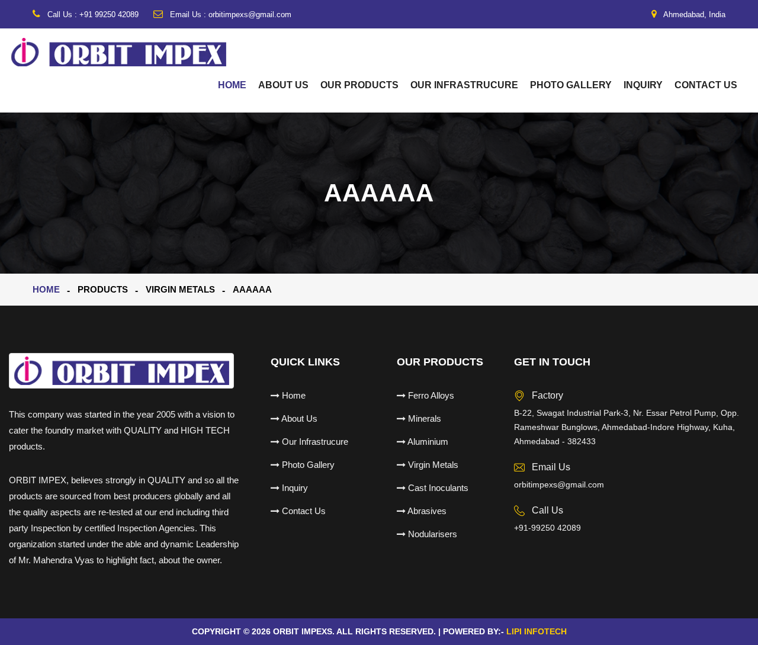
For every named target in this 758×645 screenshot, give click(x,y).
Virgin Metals (432, 465)
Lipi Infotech (536, 631)
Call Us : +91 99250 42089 (92, 14)
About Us (283, 85)
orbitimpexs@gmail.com (559, 484)
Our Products (359, 85)
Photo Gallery (571, 85)
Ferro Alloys (430, 395)
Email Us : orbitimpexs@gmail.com (229, 14)
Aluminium (427, 442)
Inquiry (643, 85)
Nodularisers (431, 534)
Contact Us (706, 85)
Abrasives (426, 511)
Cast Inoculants (437, 488)
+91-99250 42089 (547, 527)
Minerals (423, 418)
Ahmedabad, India (693, 14)
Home (232, 85)
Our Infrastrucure (464, 85)
